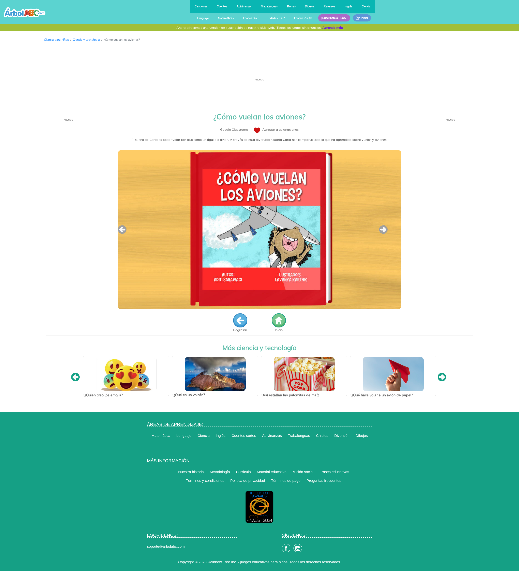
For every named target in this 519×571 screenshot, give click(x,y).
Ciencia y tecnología (86, 40)
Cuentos (222, 6)
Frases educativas (334, 472)
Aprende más (332, 28)
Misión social (303, 472)
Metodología (220, 472)
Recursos (329, 6)
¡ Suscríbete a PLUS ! (334, 18)
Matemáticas (226, 18)
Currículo (243, 472)
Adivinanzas (244, 6)
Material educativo (271, 472)
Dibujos (309, 6)
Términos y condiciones (205, 481)
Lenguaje (203, 18)
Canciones (201, 6)
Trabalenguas (269, 6)
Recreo (291, 6)
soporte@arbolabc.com (166, 546)
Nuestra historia (191, 472)
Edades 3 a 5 (251, 18)
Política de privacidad (247, 481)
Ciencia (366, 6)
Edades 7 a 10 (303, 18)
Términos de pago (285, 481)
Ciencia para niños (56, 40)
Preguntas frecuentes (324, 481)
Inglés (348, 6)
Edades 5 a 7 (277, 18)
